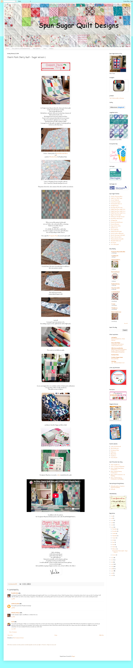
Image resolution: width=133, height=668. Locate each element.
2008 (112, 569)
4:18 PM (13, 608)
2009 (112, 566)
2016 (112, 523)
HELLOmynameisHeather (117, 348)
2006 (112, 573)
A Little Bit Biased (115, 292)
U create (113, 304)
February (114, 549)
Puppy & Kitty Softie (116, 226)
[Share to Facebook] (28, 584)
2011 (112, 562)
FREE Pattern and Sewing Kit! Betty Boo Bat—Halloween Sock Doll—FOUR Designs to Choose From (119, 351)
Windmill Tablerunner (116, 241)
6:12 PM (13, 617)
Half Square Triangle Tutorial (117, 217)
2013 (112, 557)
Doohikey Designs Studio (117, 357)
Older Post (101, 635)
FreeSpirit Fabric (115, 355)
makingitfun (114, 337)
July (113, 540)
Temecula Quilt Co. (115, 260)
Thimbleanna (114, 308)
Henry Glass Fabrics (115, 343)
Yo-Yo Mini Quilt (115, 244)
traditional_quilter (15, 603)
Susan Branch (114, 457)
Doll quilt (113, 489)
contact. (51, 48)
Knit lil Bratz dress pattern (116, 218)
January (114, 555)
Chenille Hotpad (114, 205)
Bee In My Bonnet (115, 272)
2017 (112, 520)
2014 (112, 527)
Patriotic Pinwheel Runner (117, 222)
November (114, 531)
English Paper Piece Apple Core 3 (118, 213)
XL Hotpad (113, 243)
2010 (112, 564)
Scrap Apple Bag (114, 230)
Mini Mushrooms (115, 448)
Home (7, 48)
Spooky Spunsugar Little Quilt (118, 235)
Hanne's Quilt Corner (116, 312)
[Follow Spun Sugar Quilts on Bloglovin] (117, 108)
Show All (126, 323)
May (113, 544)
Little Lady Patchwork (116, 446)
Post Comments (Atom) (18, 638)
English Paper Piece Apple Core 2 (118, 211)
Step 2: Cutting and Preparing (117, 466)
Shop (44, 48)
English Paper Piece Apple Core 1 (118, 209)
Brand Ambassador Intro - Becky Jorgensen (118, 339)
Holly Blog (113, 361)
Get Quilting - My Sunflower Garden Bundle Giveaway (117, 344)
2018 (112, 518)
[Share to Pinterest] (30, 584)
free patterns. (37, 48)
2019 (112, 516)
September (114, 536)
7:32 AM (13, 629)
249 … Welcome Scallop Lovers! (117, 363)
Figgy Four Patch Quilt (116, 215)
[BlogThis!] (25, 584)
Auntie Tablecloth (115, 200)
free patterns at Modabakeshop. (21, 48)
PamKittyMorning (115, 284)
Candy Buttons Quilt (115, 202)
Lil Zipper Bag (114, 220)
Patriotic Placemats (115, 224)
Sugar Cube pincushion (116, 237)
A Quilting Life (114, 256)
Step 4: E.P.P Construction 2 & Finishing (118, 475)
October (114, 533)
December (114, 529)
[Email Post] (20, 584)
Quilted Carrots (114, 228)
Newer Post (10, 635)
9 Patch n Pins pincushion (116, 196)
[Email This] (23, 584)
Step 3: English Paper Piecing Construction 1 (117, 469)
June (113, 542)
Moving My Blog (114, 359)
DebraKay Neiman (15, 613)
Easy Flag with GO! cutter (116, 207)
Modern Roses (53, 157)
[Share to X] (26, 584)
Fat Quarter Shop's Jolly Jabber (118, 252)
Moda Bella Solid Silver (62, 153)
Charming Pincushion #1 (116, 204)
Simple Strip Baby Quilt (116, 231)
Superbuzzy (113, 456)
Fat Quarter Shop (53, 236)
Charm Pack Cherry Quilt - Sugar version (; (119, 551)
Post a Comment (13, 632)
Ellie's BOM (113, 454)
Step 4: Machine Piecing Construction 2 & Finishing (117, 478)
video (58, 475)
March (114, 547)
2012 (112, 560)
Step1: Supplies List (115, 465)
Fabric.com (113, 452)
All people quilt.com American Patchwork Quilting (117, 486)
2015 (112, 525)
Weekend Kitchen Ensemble (117, 239)
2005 (112, 575)
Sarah (12, 622)
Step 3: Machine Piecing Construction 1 (116, 472)
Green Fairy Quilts (115, 288)
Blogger (73, 656)
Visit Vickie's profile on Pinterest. (116, 98)
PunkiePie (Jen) (14, 593)
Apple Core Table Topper (116, 198)
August (114, 538)
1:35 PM (13, 599)
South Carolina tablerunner (117, 233)
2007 (112, 571)
